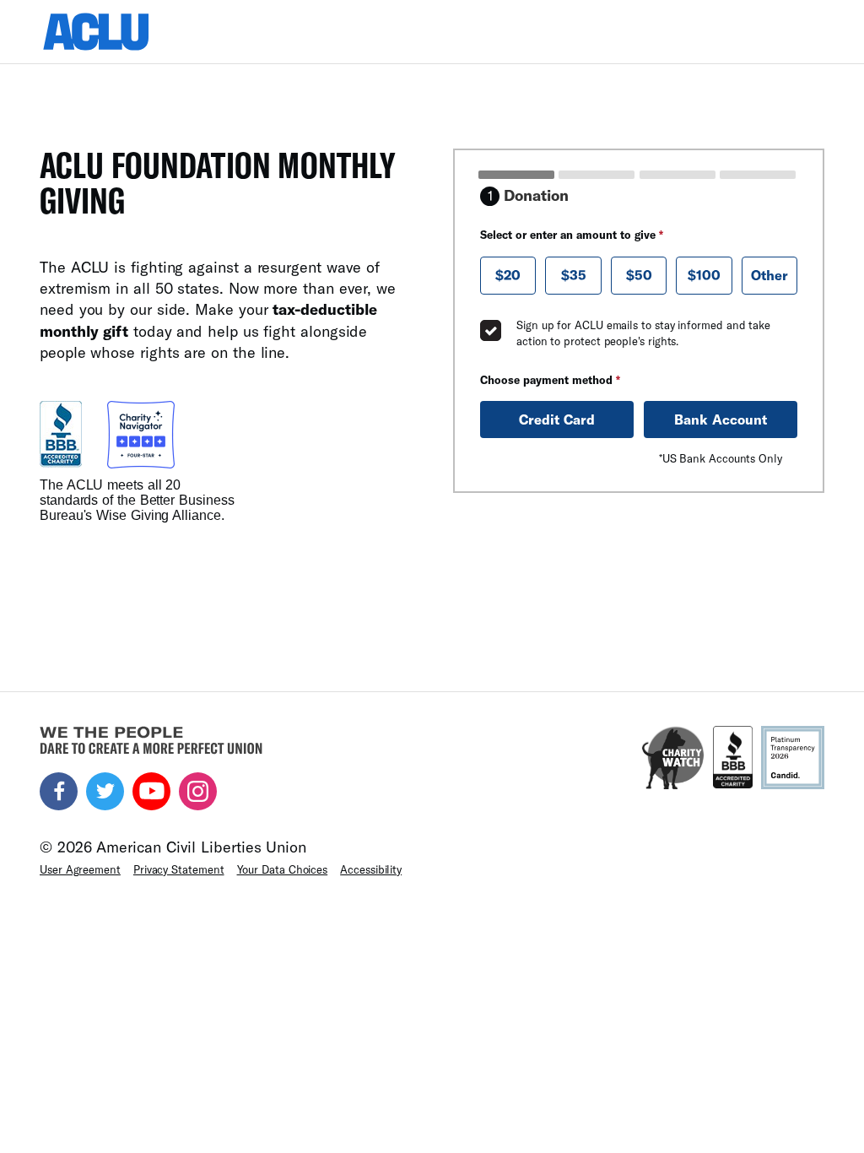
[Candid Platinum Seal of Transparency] (792, 757)
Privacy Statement (178, 869)
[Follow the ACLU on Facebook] (59, 791)
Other (769, 275)
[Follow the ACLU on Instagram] (198, 791)
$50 (639, 275)
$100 (704, 275)
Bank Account (720, 419)
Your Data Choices (282, 869)
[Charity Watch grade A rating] (673, 757)
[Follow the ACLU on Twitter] (105, 791)
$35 (573, 275)
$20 (508, 275)
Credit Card (557, 419)
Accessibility (371, 869)
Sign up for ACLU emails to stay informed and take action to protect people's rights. (643, 333)
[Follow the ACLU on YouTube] (151, 791)
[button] (508, 276)
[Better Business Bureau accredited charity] (733, 757)
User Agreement (80, 869)
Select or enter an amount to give (571, 234)
